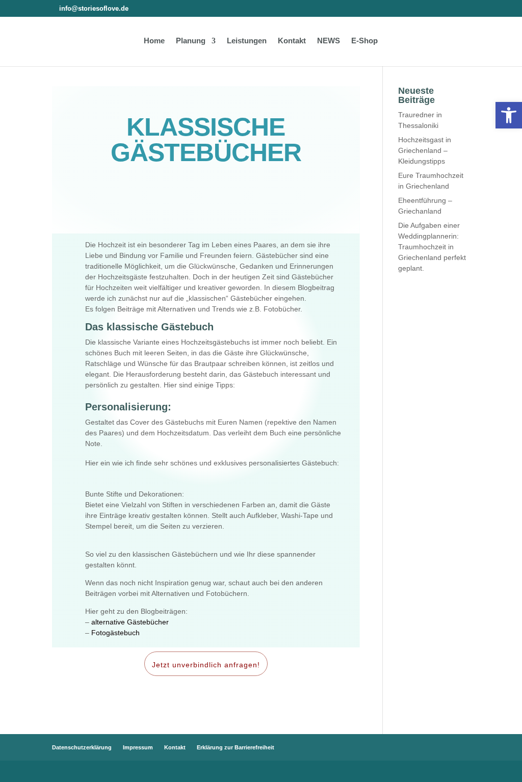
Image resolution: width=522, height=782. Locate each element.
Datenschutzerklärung (82, 747)
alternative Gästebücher (130, 622)
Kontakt (292, 41)
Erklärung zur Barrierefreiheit (235, 747)
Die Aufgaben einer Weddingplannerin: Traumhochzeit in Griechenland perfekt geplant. (432, 246)
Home (154, 41)
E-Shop (364, 41)
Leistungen (247, 41)
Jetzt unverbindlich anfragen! (206, 665)
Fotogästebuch (115, 633)
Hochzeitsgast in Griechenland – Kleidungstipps (424, 150)
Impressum (138, 747)
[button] (508, 115)
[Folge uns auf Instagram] (137, 8)
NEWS (328, 41)
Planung (190, 41)
